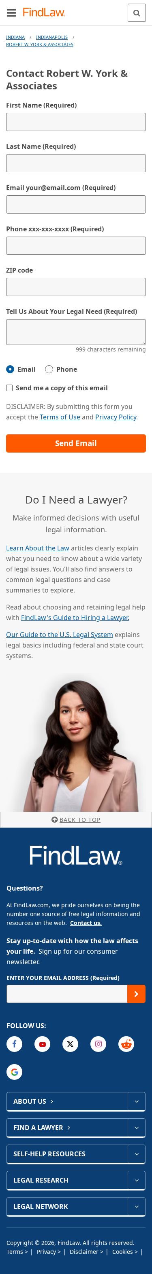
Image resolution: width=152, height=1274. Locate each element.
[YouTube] (42, 1044)
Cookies (123, 1251)
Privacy (47, 1251)
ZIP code (19, 270)
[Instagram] (98, 1044)
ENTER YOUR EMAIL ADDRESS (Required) (63, 978)
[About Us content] (136, 1101)
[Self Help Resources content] (136, 1154)
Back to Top (80, 819)
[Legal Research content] (136, 1180)
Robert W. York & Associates (39, 44)
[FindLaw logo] (46, 12)
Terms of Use (60, 417)
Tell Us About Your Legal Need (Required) (71, 311)
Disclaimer (85, 1251)
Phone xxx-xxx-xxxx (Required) (55, 228)
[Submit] (136, 994)
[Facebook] (14, 1044)
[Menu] (11, 12)
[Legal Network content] (136, 1206)
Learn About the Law (37, 548)
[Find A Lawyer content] (136, 1127)
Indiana (15, 37)
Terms (15, 1251)
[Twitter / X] (70, 1044)
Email (26, 369)
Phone (66, 369)
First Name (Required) (41, 105)
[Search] (137, 13)
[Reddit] (126, 1044)
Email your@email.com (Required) (61, 187)
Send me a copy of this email (62, 387)
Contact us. (86, 923)
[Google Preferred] (14, 1072)
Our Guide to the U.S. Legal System (59, 634)
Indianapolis (52, 37)
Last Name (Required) (41, 146)
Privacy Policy (115, 417)
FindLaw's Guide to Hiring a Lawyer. (75, 617)
